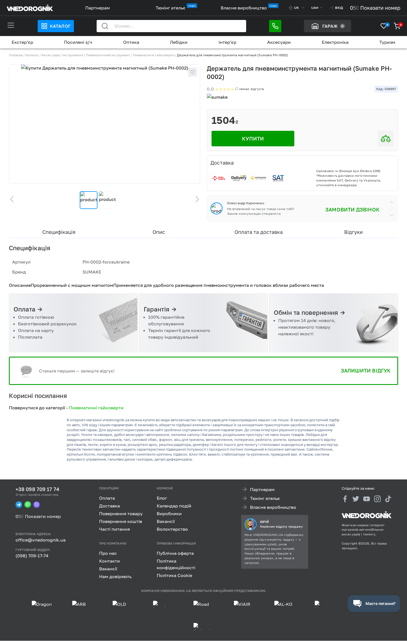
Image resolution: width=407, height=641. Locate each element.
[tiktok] (388, 499)
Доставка (109, 506)
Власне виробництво (244, 8)
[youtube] (366, 499)
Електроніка (335, 42)
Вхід (339, 8)
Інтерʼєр (227, 42)
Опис (159, 232)
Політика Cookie (174, 575)
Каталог (60, 26)
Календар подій (174, 506)
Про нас (108, 553)
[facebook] (345, 499)
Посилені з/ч (78, 42)
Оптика (131, 42)
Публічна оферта (175, 553)
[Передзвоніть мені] (275, 26)
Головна (15, 55)
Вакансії (166, 521)
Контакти (109, 561)
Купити (253, 139)
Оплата (107, 498)
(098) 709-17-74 (32, 555)
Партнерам (97, 8)
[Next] (194, 199)
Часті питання (114, 529)
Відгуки (353, 232)
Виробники (169, 513)
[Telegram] (19, 505)
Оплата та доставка (259, 232)
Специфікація (58, 232)
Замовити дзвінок (352, 209)
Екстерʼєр (22, 42)
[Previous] (14, 199)
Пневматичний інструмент (108, 55)
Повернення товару (121, 513)
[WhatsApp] (27, 505)
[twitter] (355, 499)
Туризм (387, 42)
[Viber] (36, 505)
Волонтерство (172, 529)
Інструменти (72, 55)
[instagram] (377, 499)
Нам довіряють (115, 576)
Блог (162, 498)
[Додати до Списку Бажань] (192, 72)
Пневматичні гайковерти (153, 55)
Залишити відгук (366, 370)
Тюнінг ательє (171, 8)
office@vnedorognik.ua (41, 540)
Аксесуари (279, 42)
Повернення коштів (120, 521)
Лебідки (178, 42)
